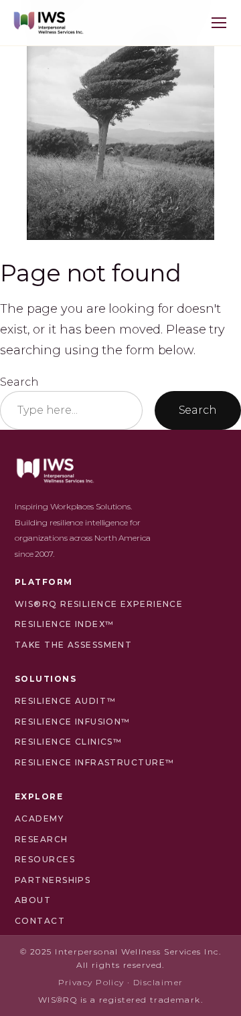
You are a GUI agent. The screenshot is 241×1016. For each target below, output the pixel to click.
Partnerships (52, 880)
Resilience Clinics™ (68, 742)
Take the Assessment (73, 645)
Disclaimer (158, 982)
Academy (39, 818)
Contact (40, 921)
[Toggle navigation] (219, 23)
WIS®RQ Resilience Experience (99, 604)
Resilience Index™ (64, 624)
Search (19, 381)
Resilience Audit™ (65, 701)
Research (41, 839)
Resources (45, 859)
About (33, 900)
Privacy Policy (91, 982)
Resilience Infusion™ (73, 722)
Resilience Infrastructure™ (94, 762)
